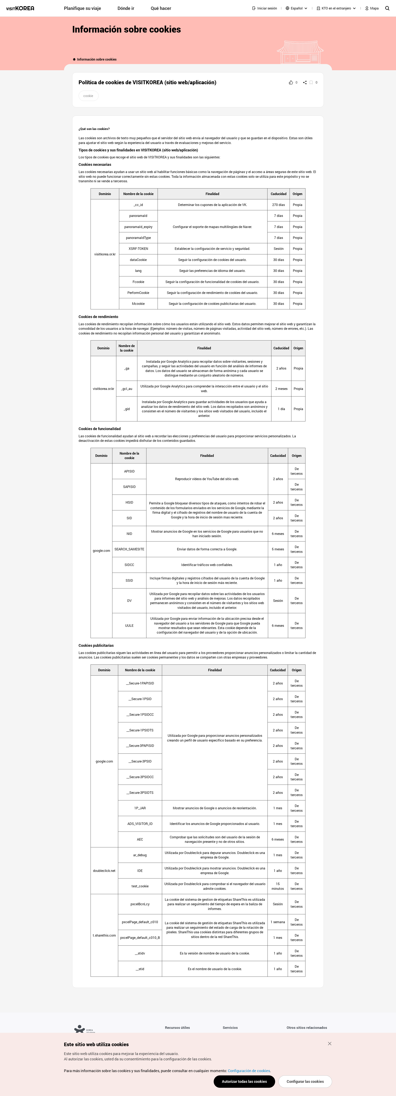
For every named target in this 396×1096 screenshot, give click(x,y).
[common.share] (304, 82)
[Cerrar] (329, 1043)
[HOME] (74, 59)
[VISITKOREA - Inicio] (20, 8)
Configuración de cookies (249, 1070)
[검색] (387, 8)
